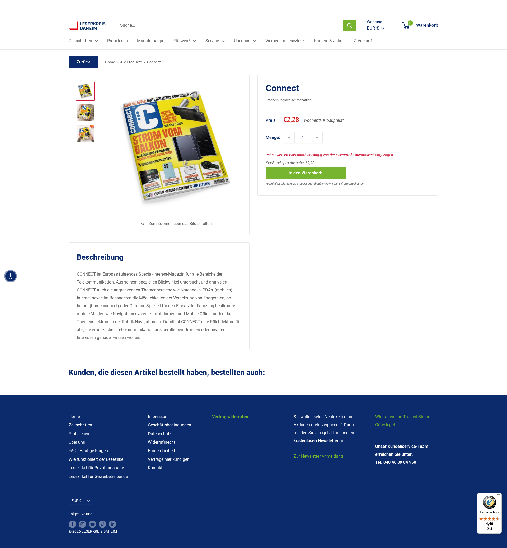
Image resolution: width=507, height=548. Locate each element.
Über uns (242, 40)
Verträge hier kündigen (169, 459)
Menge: (273, 137)
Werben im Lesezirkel (285, 40)
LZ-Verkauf (361, 40)
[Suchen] (349, 25)
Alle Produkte (131, 62)
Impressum (158, 416)
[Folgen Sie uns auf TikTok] (102, 524)
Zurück (83, 61)
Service (212, 40)
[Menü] (498, 496)
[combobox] (229, 25)
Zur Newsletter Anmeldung (318, 456)
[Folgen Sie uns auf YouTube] (92, 524)
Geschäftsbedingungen (169, 425)
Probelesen (117, 40)
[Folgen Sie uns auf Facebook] (72, 524)
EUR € (76, 501)
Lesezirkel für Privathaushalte (96, 467)
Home (110, 62)
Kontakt (155, 467)
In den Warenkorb (305, 172)
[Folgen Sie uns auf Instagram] (82, 524)
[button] (10, 276)
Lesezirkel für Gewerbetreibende (98, 476)
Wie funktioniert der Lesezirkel (96, 459)
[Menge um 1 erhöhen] (316, 137)
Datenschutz (159, 433)
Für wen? (181, 40)
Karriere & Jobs (328, 40)
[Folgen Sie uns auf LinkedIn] (112, 524)
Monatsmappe (150, 40)
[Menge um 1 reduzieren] (288, 137)
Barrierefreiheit (161, 450)
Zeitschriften (80, 40)
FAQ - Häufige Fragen (88, 450)
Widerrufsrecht (161, 442)
